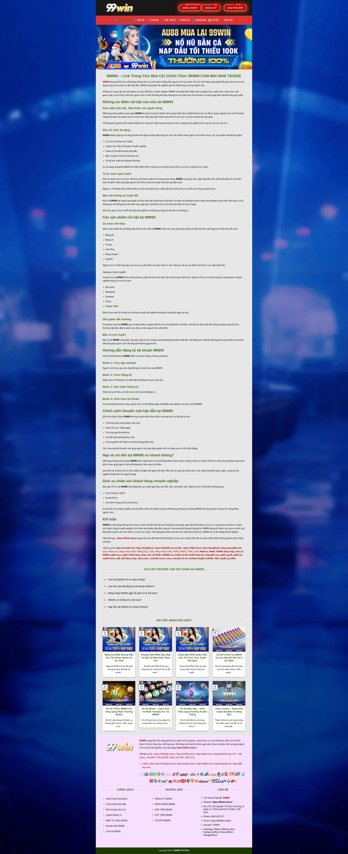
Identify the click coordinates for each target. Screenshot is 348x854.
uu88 (151, 764)
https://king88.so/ (145, 548)
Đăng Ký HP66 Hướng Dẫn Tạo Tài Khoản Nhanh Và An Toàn (119, 657)
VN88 (175, 551)
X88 (187, 757)
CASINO (154, 20)
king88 (200, 558)
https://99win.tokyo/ (187, 748)
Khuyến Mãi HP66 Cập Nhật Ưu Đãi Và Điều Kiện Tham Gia (155, 657)
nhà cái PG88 (154, 555)
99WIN (226, 798)
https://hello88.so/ (164, 548)
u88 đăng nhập (129, 558)
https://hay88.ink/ (211, 548)
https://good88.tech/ (231, 548)
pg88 (125, 555)
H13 (192, 757)
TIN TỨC (228, 20)
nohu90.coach (157, 558)
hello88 (209, 558)
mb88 (145, 764)
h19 (234, 754)
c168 (151, 551)
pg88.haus (115, 555)
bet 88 (184, 555)
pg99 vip (237, 555)
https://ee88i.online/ (185, 754)
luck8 (196, 551)
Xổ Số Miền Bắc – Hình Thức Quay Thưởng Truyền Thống (192, 711)
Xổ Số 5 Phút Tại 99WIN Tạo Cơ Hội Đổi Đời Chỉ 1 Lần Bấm (229, 657)
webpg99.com (212, 555)
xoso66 (177, 548)
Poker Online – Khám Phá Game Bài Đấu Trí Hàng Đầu (229, 711)
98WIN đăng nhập (225, 551)
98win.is (204, 551)
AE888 (165, 757)
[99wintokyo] (120, 8)
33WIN (182, 551)
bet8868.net (168, 555)
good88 (231, 558)
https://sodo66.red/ (125, 548)
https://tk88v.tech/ (204, 754)
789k (216, 558)
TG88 (189, 551)
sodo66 (192, 558)
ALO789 (179, 757)
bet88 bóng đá (196, 555)
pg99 (222, 555)
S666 (172, 757)
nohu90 (176, 558)
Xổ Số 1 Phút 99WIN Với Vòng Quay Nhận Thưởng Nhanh (119, 711)
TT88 (158, 757)
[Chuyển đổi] (105, 580)
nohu (105, 551)
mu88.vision (109, 558)
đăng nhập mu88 (127, 551)
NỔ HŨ (141, 20)
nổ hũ (184, 558)
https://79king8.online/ (164, 754)
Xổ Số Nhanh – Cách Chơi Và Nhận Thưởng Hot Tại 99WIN (156, 711)
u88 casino (143, 558)
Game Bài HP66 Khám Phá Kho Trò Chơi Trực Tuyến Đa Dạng (192, 657)
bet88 (177, 555)
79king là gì (142, 551)
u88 (118, 558)
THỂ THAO (170, 20)
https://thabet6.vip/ (222, 754)
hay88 (223, 558)
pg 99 (229, 555)
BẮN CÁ (185, 20)
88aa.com (113, 551)
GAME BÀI (200, 20)
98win (212, 551)
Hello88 (150, 757)
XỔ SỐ (215, 20)
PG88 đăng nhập (137, 555)
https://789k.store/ (192, 548)
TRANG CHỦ (125, 20)
